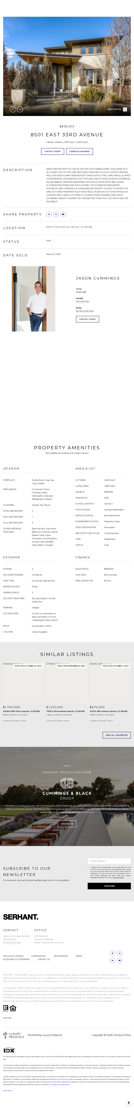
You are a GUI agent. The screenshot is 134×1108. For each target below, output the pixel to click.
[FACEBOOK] (112, 953)
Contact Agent (52, 151)
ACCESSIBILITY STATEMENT (16, 959)
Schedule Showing (79, 151)
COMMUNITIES (38, 956)
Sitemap (7, 1018)
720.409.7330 (82, 301)
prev (13, 109)
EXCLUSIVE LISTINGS (13, 956)
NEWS (79, 956)
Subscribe (109, 886)
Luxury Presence (52, 1035)
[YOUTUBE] (119, 960)
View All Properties (117, 735)
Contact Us (67, 824)
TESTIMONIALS (61, 956)
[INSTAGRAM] (119, 953)
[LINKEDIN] (112, 960)
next (20, 109)
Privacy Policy (118, 877)
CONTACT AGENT (87, 319)
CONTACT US (44, 959)
